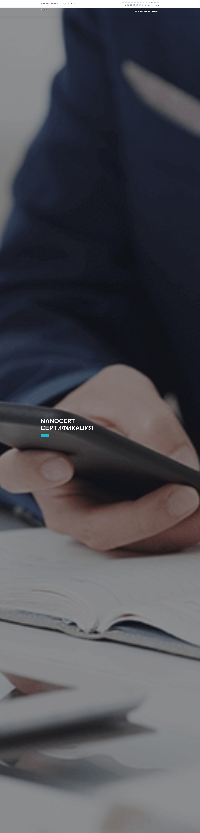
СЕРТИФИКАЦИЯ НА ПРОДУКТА (146, 11)
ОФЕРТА (156, 5)
